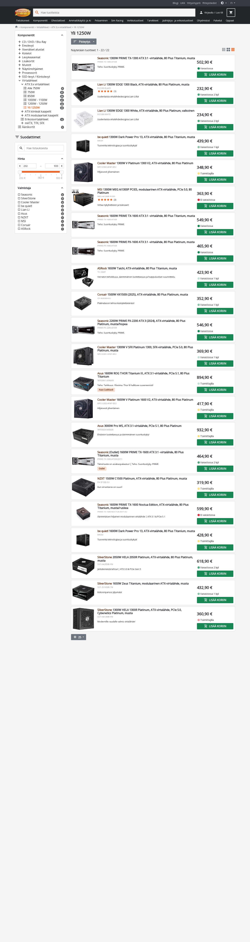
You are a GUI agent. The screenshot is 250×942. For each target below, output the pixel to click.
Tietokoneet (22, 20)
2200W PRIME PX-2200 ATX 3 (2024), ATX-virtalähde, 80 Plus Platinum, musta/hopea (141, 322)
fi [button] (231, 3)
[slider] (20, 172)
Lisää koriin (215, 74)
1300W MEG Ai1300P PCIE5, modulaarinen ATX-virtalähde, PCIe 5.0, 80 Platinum (144, 191)
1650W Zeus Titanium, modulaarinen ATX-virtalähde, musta (143, 583)
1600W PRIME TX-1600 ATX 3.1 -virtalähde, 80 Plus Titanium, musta (146, 216)
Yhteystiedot (209, 3)
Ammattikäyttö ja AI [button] (80, 20)
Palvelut (217, 20)
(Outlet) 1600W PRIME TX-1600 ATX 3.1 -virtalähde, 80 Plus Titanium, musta (140, 453)
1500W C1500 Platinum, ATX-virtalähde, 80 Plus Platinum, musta (142, 478)
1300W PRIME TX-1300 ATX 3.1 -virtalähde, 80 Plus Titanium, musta (146, 58)
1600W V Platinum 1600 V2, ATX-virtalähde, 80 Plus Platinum (145, 400)
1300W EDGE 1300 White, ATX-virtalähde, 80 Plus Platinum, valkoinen (145, 110)
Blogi (175, 3)
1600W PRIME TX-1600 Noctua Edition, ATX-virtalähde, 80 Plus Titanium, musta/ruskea (143, 506)
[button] (224, 3)
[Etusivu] (23, 12)
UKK (182, 3)
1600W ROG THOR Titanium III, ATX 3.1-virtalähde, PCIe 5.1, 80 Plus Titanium (143, 374)
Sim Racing (117, 20)
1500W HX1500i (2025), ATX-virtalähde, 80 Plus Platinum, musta (142, 294)
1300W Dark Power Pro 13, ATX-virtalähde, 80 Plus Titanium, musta (146, 137)
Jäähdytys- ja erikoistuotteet (177, 20)
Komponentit (40, 20)
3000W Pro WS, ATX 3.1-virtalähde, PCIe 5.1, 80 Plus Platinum (139, 426)
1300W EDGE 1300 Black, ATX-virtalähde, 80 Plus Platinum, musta (143, 84)
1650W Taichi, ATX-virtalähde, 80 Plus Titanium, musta (137, 268)
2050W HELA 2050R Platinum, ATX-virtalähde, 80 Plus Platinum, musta (145, 558)
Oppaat (230, 20)
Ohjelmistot (203, 20)
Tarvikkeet (153, 20)
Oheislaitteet (58, 20)
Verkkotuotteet (135, 20)
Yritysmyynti (194, 3)
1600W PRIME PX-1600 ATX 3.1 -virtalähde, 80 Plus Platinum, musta (146, 242)
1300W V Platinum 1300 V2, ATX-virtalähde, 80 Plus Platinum (145, 163)
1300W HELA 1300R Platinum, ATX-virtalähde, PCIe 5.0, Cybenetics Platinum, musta (139, 611)
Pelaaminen (101, 20)
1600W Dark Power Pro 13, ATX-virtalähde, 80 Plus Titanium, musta (146, 531)
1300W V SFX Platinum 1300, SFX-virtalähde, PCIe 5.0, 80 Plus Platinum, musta (145, 348)
